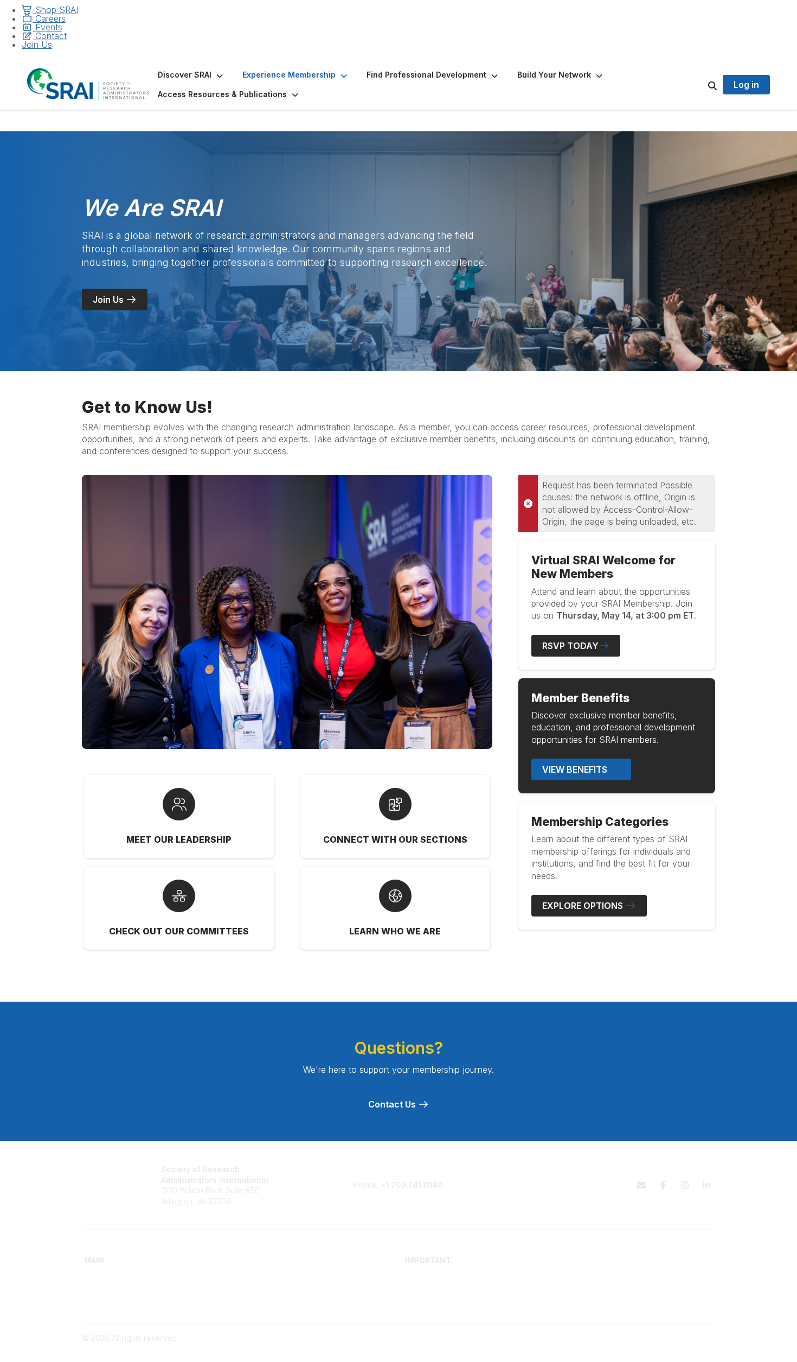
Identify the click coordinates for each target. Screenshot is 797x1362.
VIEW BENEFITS (575, 769)
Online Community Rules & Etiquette (628, 1301)
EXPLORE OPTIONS (583, 905)
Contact (50, 35)
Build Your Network (278, 1290)
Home (94, 1279)
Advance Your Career (283, 1279)
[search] (698, 85)
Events (47, 27)
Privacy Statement (597, 1290)
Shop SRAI (55, 9)
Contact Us (393, 1104)
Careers (49, 18)
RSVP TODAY (570, 645)
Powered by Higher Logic (669, 1348)
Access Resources (278, 1301)
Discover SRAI (109, 1290)
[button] (191, 75)
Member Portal (591, 1279)
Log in (746, 84)
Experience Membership (127, 1301)
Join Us (37, 44)
